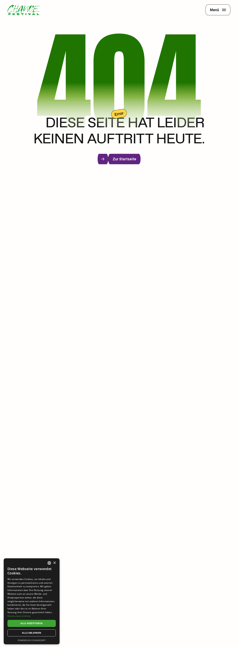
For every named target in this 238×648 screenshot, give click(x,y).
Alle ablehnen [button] (31, 632)
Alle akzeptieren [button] (31, 623)
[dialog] (32, 601)
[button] (218, 9)
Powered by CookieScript (32, 640)
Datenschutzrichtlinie (18, 616)
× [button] (54, 563)
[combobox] (49, 563)
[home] (23, 10)
